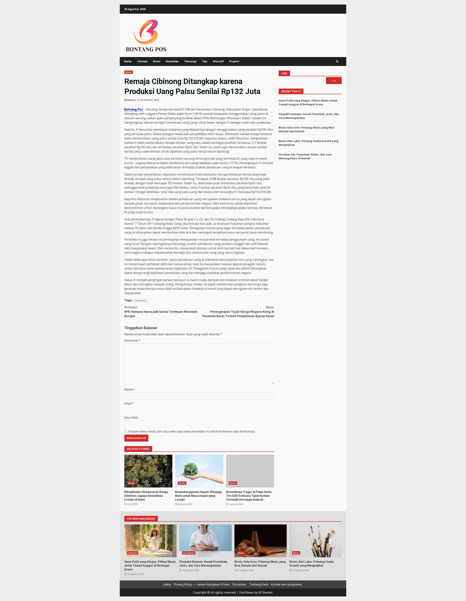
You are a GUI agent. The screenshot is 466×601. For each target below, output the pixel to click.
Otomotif (218, 61)
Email (129, 403)
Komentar (132, 340)
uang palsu (140, 300)
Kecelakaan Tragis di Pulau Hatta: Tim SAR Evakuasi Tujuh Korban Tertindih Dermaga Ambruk (250, 471)
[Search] (337, 61)
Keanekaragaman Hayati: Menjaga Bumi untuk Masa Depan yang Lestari (199, 471)
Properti (234, 61)
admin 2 (131, 100)
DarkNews (246, 592)
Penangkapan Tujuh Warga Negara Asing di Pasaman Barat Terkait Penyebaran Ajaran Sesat (238, 311)
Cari (284, 73)
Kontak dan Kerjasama (286, 584)
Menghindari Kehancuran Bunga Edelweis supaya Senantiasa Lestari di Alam (148, 471)
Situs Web (131, 417)
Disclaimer (239, 584)
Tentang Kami (258, 584)
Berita (128, 61)
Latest (167, 584)
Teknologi (190, 61)
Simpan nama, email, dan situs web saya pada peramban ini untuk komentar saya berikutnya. (191, 431)
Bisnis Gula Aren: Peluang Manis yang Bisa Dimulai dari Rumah (260, 540)
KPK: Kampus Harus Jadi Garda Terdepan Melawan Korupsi (160, 311)
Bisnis (156, 61)
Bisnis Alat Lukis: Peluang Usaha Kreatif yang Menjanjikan (315, 540)
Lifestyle (142, 61)
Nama (129, 389)
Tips (204, 61)
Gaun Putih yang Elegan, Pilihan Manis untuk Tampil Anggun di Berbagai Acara (150, 540)
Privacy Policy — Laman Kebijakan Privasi (202, 584)
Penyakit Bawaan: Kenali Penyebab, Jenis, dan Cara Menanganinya (205, 540)
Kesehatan (172, 61)
